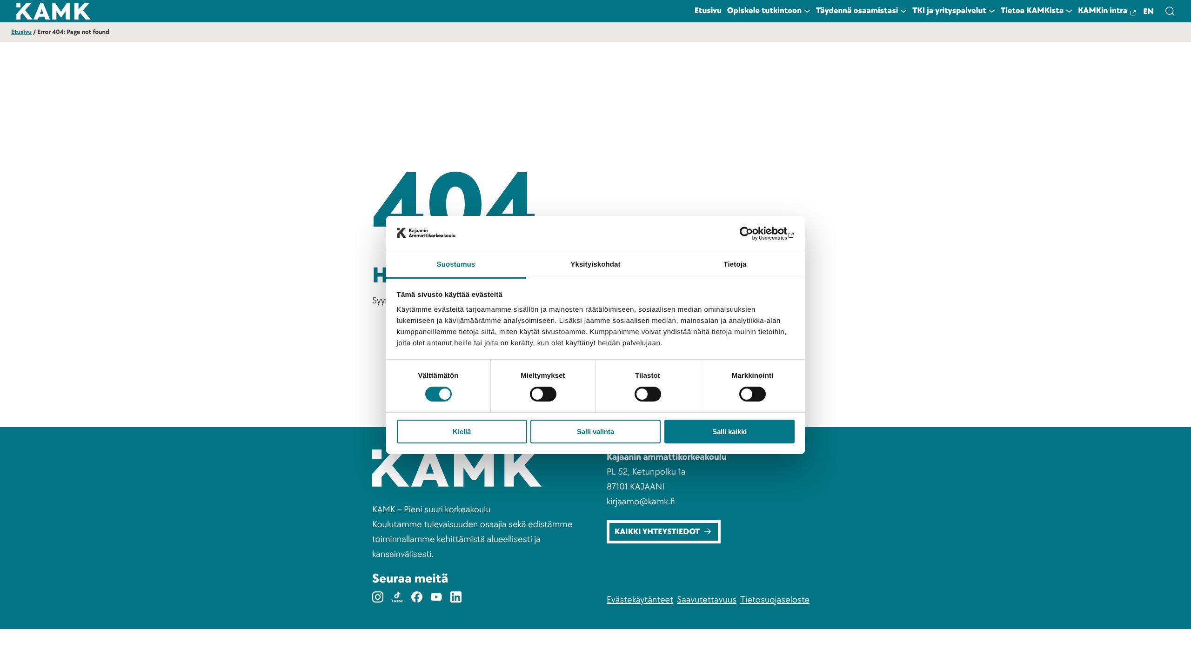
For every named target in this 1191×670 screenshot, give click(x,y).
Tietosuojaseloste (775, 599)
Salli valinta (595, 432)
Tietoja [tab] (735, 264)
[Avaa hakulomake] (1169, 11)
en (1148, 12)
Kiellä (462, 432)
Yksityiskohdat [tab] (595, 264)
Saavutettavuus (706, 599)
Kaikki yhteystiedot (657, 532)
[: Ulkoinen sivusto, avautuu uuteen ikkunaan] (754, 234)
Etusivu (21, 32)
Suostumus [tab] (456, 264)
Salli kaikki (729, 432)
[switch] (543, 394)
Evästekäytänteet (640, 599)
